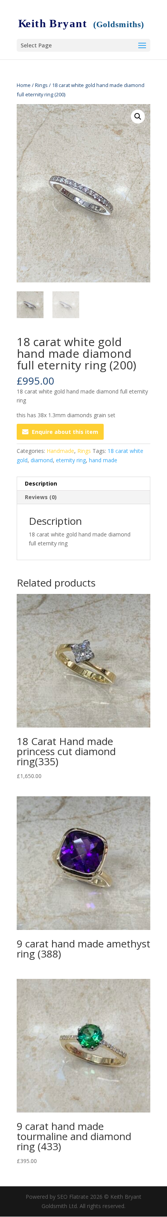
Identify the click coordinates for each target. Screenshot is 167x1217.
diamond (42, 460)
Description (41, 483)
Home (24, 85)
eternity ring (71, 460)
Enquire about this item (65, 431)
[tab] (83, 484)
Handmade (60, 450)
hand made (103, 460)
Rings (41, 85)
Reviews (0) (41, 497)
